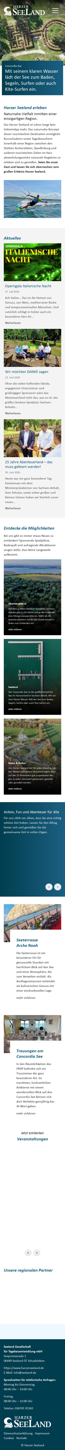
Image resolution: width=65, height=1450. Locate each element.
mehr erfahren (25, 998)
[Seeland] (32, 677)
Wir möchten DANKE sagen (26, 371)
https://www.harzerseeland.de (24, 1368)
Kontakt (22, 1438)
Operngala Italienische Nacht (28, 285)
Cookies (9, 1438)
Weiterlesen (13, 323)
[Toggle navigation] (55, 10)
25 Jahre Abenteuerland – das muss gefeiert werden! (29, 464)
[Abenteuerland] (32, 597)
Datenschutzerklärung (18, 1433)
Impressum (42, 1433)
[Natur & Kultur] (32, 756)
